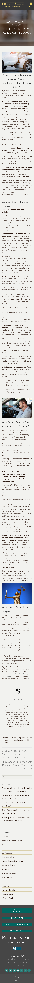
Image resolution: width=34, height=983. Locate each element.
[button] (17, 910)
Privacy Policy (17, 980)
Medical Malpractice (9, 865)
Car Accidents (7, 853)
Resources (5, 886)
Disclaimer (29, 977)
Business (5, 849)
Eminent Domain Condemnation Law (15, 861)
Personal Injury (17, 740)
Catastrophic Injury (8, 857)
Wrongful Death (7, 898)
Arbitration (5, 836)
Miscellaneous (7, 869)
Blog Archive (23, 738)
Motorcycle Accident (9, 874)
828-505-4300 (21, 962)
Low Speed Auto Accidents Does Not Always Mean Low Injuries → (17, 765)
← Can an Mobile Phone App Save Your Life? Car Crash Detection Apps (15, 754)
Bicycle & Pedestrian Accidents (12, 841)
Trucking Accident (8, 894)
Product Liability (7, 882)
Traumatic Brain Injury (9, 890)
